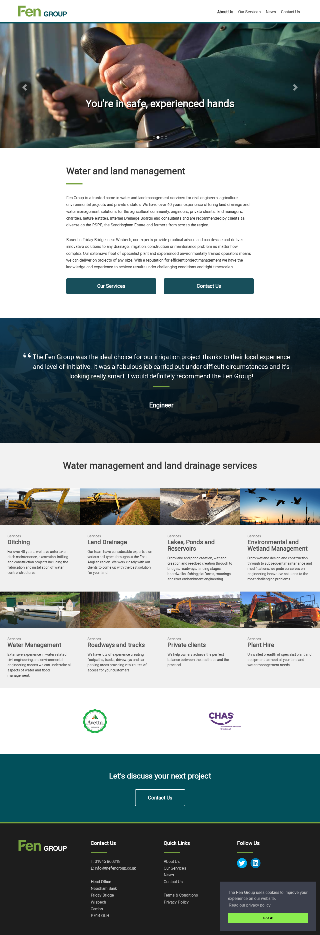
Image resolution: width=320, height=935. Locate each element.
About (225, 11)
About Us (172, 861)
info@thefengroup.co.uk (115, 868)
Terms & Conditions (181, 895)
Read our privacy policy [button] (249, 905)
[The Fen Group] (42, 11)
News (271, 11)
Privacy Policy (176, 902)
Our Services (111, 286)
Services (249, 11)
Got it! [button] (268, 918)
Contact (290, 11)
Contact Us (209, 286)
